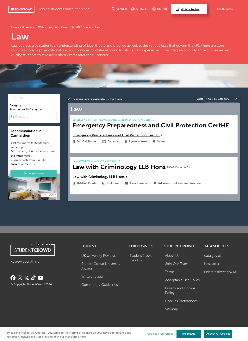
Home (15, 27)
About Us (172, 256)
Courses (87, 27)
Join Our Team (176, 264)
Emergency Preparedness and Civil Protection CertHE (116, 135)
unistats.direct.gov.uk (220, 272)
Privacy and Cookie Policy (180, 290)
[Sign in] (165, 9)
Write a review (92, 277)
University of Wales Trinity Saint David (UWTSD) (51, 27)
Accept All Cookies (218, 333)
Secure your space (34, 173)
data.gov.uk (213, 256)
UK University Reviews (98, 256)
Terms (170, 272)
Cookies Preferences (181, 301)
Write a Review (190, 9)
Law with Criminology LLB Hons (99, 177)
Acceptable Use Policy (182, 280)
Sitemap (171, 309)
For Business (224, 9)
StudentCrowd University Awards (100, 266)
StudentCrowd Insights (141, 258)
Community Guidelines (99, 285)
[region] (124, 334)
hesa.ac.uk (212, 264)
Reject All (188, 333)
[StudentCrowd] (21, 9)
